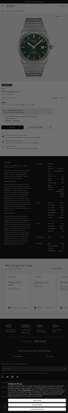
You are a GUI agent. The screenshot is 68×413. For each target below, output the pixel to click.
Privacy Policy (27, 390)
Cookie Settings (37, 400)
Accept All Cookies (37, 405)
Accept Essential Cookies (37, 409)
